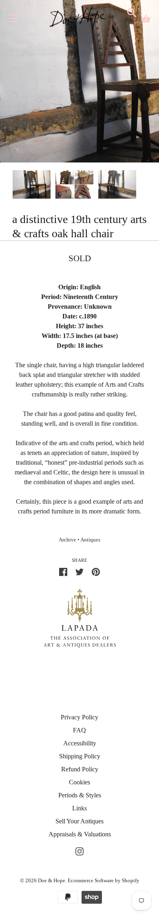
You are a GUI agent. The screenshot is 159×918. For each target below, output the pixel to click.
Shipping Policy (79, 756)
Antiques (90, 540)
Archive (67, 540)
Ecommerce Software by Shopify (103, 880)
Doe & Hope (51, 880)
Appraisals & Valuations (80, 834)
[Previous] (12, 186)
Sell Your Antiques (79, 821)
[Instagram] (79, 850)
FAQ (79, 730)
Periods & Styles (79, 795)
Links (79, 808)
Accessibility (79, 743)
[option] (31, 186)
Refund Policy (79, 769)
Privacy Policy (79, 717)
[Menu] (14, 20)
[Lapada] (80, 617)
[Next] (147, 186)
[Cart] (146, 19)
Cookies (79, 782)
